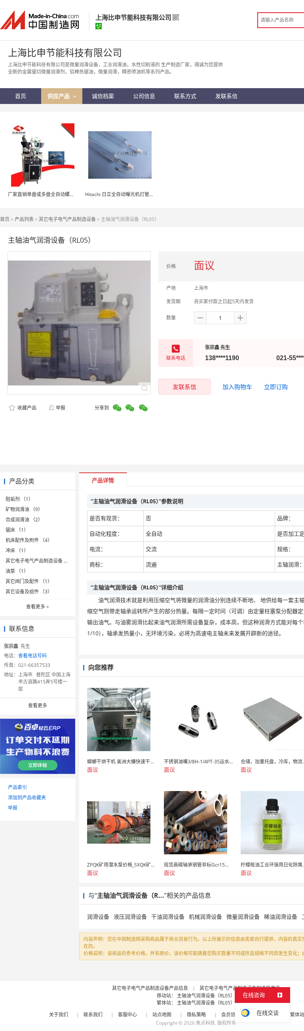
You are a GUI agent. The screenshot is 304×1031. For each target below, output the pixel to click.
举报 (60, 407)
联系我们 (93, 1014)
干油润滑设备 (167, 916)
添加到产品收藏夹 (27, 797)
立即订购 (276, 387)
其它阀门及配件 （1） (29, 581)
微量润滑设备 (243, 916)
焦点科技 (205, 1023)
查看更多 (37, 606)
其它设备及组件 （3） (29, 591)
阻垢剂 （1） (19, 499)
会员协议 (230, 1014)
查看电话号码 (32, 655)
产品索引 (17, 787)
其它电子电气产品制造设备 (67, 219)
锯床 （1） (17, 530)
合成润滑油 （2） (24, 519)
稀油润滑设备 (280, 916)
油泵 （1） (17, 571)
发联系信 (184, 387)
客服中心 (127, 1014)
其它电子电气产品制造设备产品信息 (150, 988)
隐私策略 (196, 1014)
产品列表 (24, 219)
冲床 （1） (17, 550)
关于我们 (58, 1014)
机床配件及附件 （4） (29, 540)
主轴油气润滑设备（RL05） (206, 995)
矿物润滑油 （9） (24, 509)
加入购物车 (237, 387)
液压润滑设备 (130, 916)
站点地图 (161, 1014)
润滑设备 (98, 916)
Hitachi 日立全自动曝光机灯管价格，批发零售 (133, 194)
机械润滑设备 (205, 916)
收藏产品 (26, 407)
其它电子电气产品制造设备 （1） (41, 560)
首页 (5, 219)
